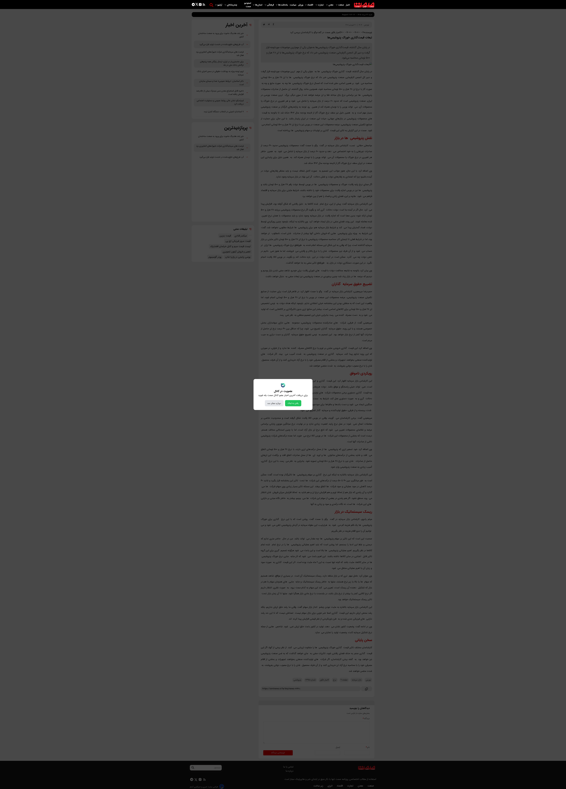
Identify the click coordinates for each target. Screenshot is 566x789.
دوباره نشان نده (274, 403)
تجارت (321, 5)
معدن (331, 5)
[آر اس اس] (204, 5)
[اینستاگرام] (200, 5)
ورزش (300, 5)
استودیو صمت (247, 4)
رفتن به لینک (293, 403)
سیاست (293, 5)
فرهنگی (270, 5)
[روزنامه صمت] (364, 5)
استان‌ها (259, 5)
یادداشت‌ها (283, 5)
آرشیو (220, 5)
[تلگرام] (193, 5)
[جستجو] (211, 5)
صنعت (341, 5)
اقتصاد (310, 5)
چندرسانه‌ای (232, 5)
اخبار (348, 5)
